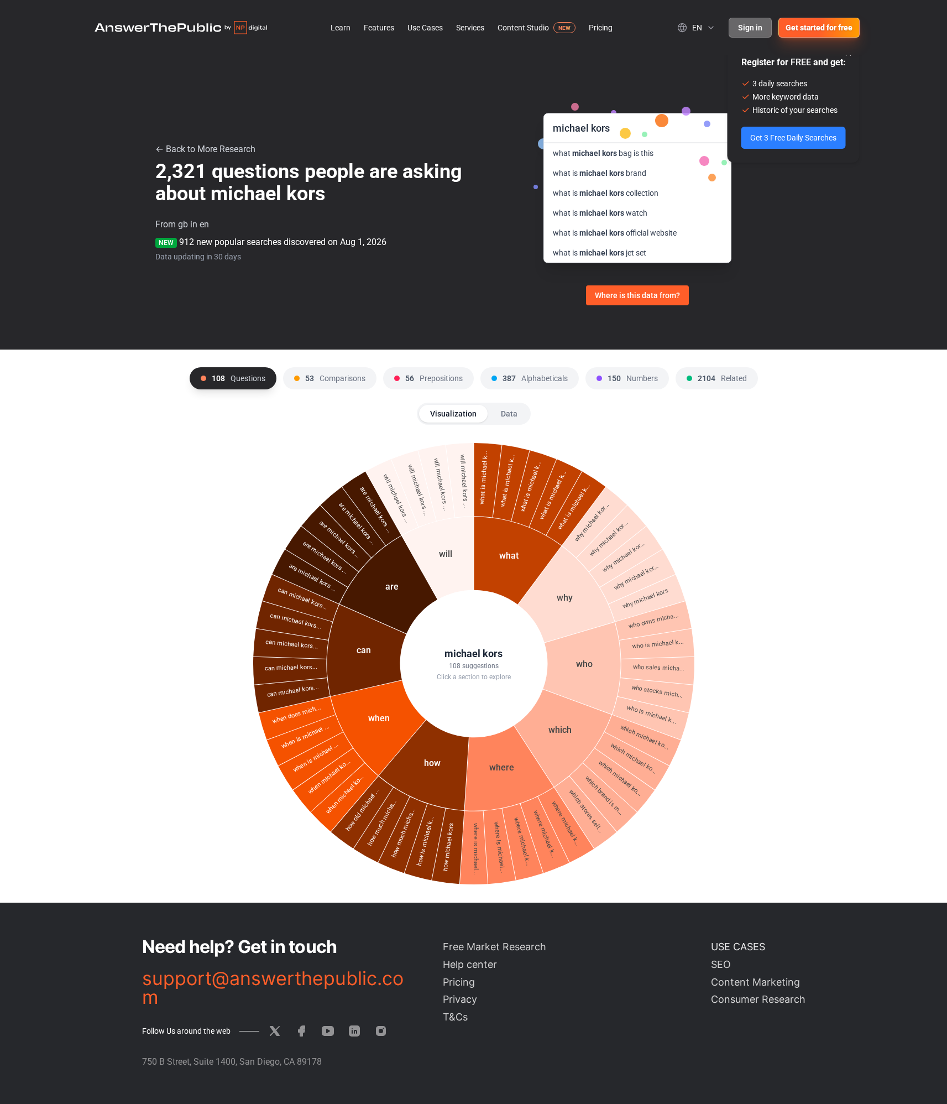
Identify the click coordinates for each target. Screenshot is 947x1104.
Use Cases (425, 27)
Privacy (460, 999)
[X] (274, 1031)
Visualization (453, 413)
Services (470, 27)
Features (379, 27)
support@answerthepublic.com (273, 988)
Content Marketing (755, 982)
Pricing (601, 27)
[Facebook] (301, 1031)
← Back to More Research (205, 149)
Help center (470, 964)
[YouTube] (327, 1031)
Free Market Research (494, 946)
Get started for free (819, 27)
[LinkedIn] (354, 1031)
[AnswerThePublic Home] (181, 27)
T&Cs (455, 1017)
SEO (721, 964)
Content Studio (523, 27)
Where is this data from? (637, 295)
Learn (340, 27)
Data (509, 413)
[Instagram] (381, 1031)
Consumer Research (758, 999)
